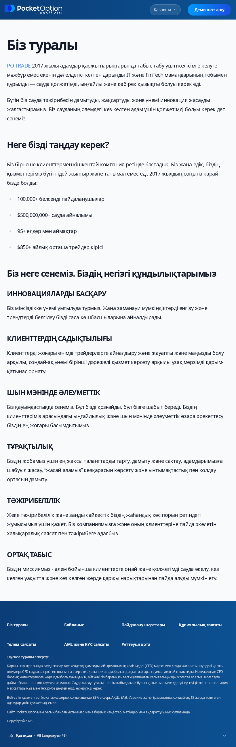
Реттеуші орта (135, 644)
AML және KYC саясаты (86, 644)
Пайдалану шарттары (146, 624)
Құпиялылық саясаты (204, 624)
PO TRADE (19, 65)
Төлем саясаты (21, 644)
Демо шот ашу (209, 9)
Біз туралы (17, 624)
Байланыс (74, 624)
